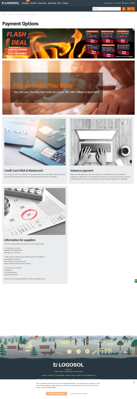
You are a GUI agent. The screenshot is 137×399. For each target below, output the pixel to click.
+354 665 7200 (79, 375)
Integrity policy (69, 371)
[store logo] (10, 3)
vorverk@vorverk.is (90, 375)
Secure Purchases (20, 14)
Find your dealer (108, 3)
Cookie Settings (78, 371)
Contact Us (68, 369)
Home (4, 14)
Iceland (126, 3)
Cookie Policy (51, 387)
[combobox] (106, 9)
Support (10, 14)
